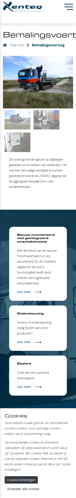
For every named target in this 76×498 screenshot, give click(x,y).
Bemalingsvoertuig (48, 45)
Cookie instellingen (21, 480)
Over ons (17, 45)
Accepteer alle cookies (23, 489)
